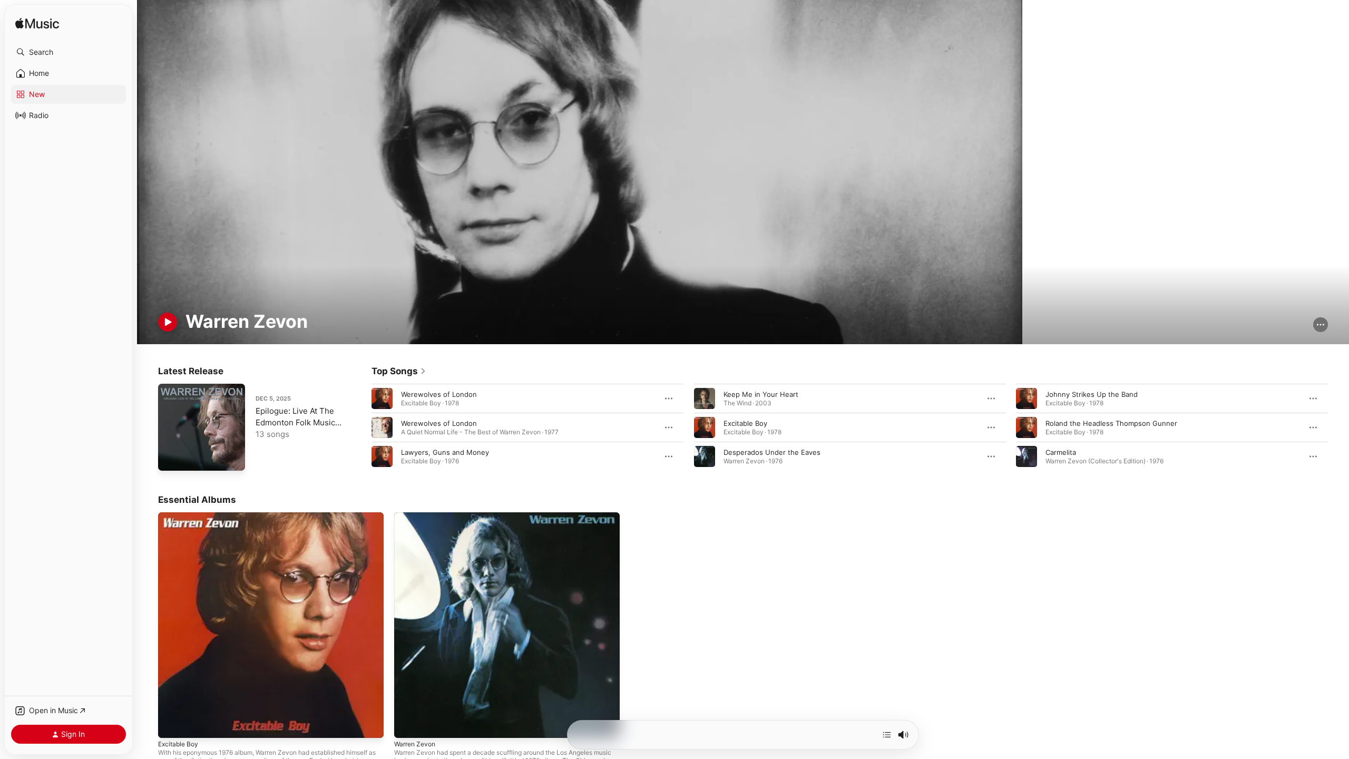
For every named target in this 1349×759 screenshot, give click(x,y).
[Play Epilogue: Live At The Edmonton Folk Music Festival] (171, 457)
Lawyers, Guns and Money (445, 452)
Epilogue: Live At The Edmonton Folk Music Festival (295, 422)
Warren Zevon (417, 516)
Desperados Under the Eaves (772, 452)
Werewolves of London (439, 394)
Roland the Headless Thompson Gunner (1111, 423)
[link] (399, 371)
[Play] (167, 322)
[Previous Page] (361, 427)
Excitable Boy (745, 423)
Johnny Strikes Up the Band (1091, 394)
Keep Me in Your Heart (761, 394)
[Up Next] (887, 734)
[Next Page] (1338, 427)
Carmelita (1060, 452)
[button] (68, 52)
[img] (37, 24)
